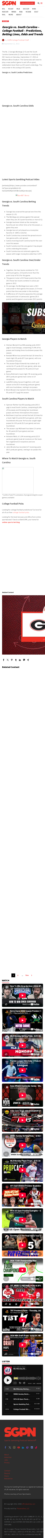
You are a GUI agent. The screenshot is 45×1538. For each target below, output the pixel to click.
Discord (7, 1473)
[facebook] (5, 1447)
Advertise (7, 1457)
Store (6, 1476)
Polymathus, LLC (23, 1508)
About (6, 1455)
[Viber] (24, 660)
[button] (38, 3)
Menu (41, 3)
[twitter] (10, 1447)
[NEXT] (31, 975)
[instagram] (14, 1447)
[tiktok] (36, 1447)
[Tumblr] (16, 660)
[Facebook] (4, 660)
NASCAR (5, 12)
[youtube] (18, 1447)
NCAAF (5, 21)
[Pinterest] (12, 660)
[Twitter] (8, 660)
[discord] (32, 1447)
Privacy (7, 1462)
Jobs (6, 1460)
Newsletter (8, 1479)
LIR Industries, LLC (28, 1504)
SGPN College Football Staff (18, 40)
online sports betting (11, 522)
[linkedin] (23, 1447)
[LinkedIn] (20, 660)
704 (27, 975)
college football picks (21, 512)
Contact (7, 1471)
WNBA (14, 12)
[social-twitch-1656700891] (27, 1447)
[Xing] (28, 660)
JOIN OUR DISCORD (27, 3)
